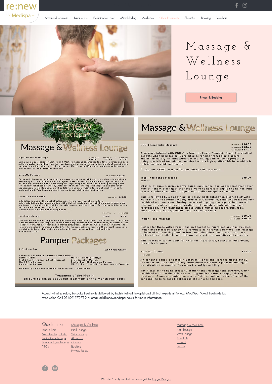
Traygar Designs (161, 379)
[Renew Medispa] (237, 5)
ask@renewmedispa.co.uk (117, 297)
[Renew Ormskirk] (245, 5)
